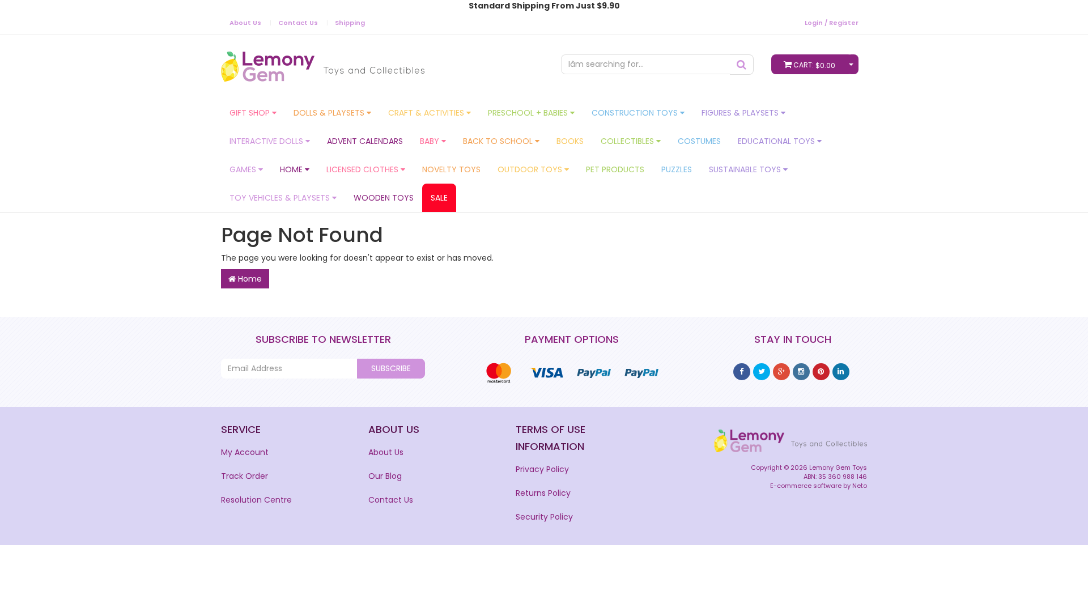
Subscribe (391, 368)
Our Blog (385, 476)
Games (244, 169)
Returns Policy (543, 493)
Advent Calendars (365, 141)
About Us (245, 22)
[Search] (742, 64)
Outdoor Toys (531, 169)
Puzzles (676, 169)
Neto (859, 485)
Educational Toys (777, 141)
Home (292, 169)
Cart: (814, 65)
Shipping (350, 22)
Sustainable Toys (746, 169)
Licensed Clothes (363, 169)
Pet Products (615, 169)
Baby (430, 141)
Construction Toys (636, 112)
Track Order (244, 476)
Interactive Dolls (267, 141)
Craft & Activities (427, 112)
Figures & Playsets (741, 112)
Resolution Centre (256, 499)
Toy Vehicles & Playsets (281, 197)
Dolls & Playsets (330, 112)
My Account (245, 452)
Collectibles (628, 141)
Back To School (499, 141)
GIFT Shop (251, 112)
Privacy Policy (542, 469)
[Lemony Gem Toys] (322, 63)
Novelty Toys (451, 169)
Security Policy (544, 516)
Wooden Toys (384, 197)
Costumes (699, 141)
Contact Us (298, 22)
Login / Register (831, 22)
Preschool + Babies (529, 112)
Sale (439, 197)
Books (570, 141)
